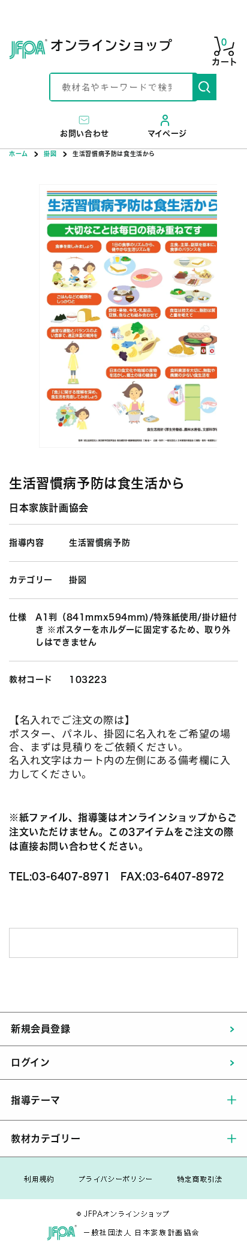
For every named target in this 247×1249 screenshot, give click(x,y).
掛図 (50, 154)
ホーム (18, 154)
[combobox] (121, 87)
